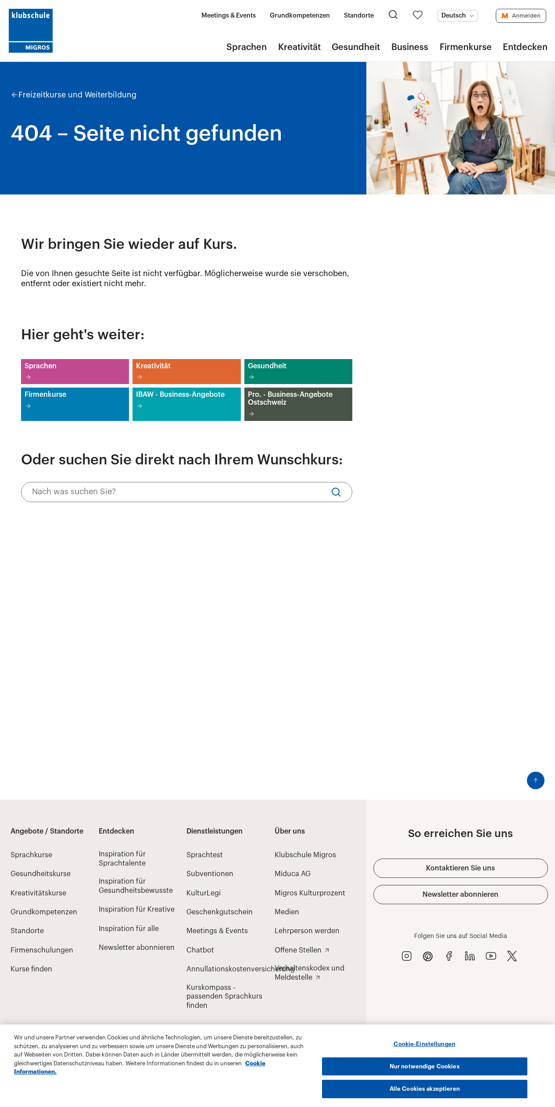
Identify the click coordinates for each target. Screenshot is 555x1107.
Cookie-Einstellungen (424, 1044)
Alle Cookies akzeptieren (425, 1089)
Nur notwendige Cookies (425, 1066)
